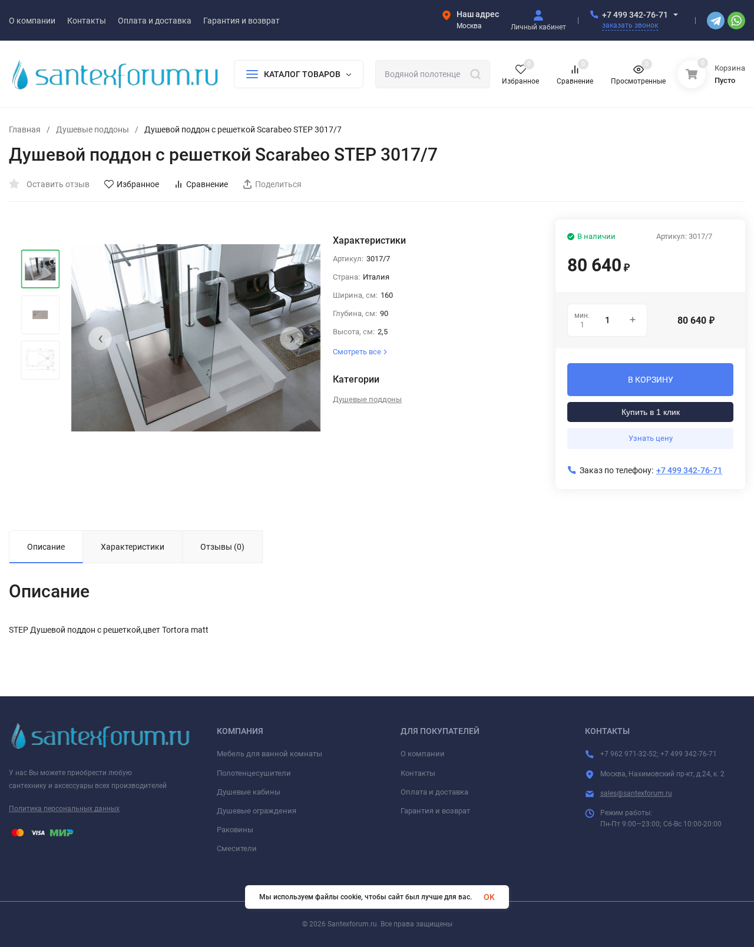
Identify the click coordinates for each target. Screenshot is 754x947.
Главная (25, 129)
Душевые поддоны (92, 129)
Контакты (418, 773)
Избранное (138, 184)
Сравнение (207, 184)
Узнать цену (651, 438)
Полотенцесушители (254, 773)
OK (489, 897)
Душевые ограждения (256, 810)
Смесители (237, 848)
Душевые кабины (248, 791)
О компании (423, 753)
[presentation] (100, 338)
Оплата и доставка (434, 791)
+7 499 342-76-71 (635, 14)
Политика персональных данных (64, 809)
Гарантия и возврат (435, 810)
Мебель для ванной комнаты (269, 753)
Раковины (235, 829)
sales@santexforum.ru (636, 793)
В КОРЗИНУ (650, 379)
